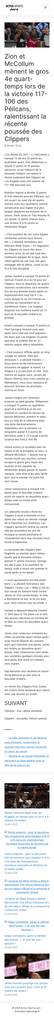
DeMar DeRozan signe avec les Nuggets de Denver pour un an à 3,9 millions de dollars (26, 816)
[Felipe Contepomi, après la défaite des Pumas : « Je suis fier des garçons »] (27, 929)
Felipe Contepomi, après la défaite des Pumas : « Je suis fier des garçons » (25, 939)
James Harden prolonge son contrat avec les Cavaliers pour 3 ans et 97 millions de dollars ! (26, 987)
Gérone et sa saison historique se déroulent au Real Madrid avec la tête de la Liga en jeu (26, 761)
